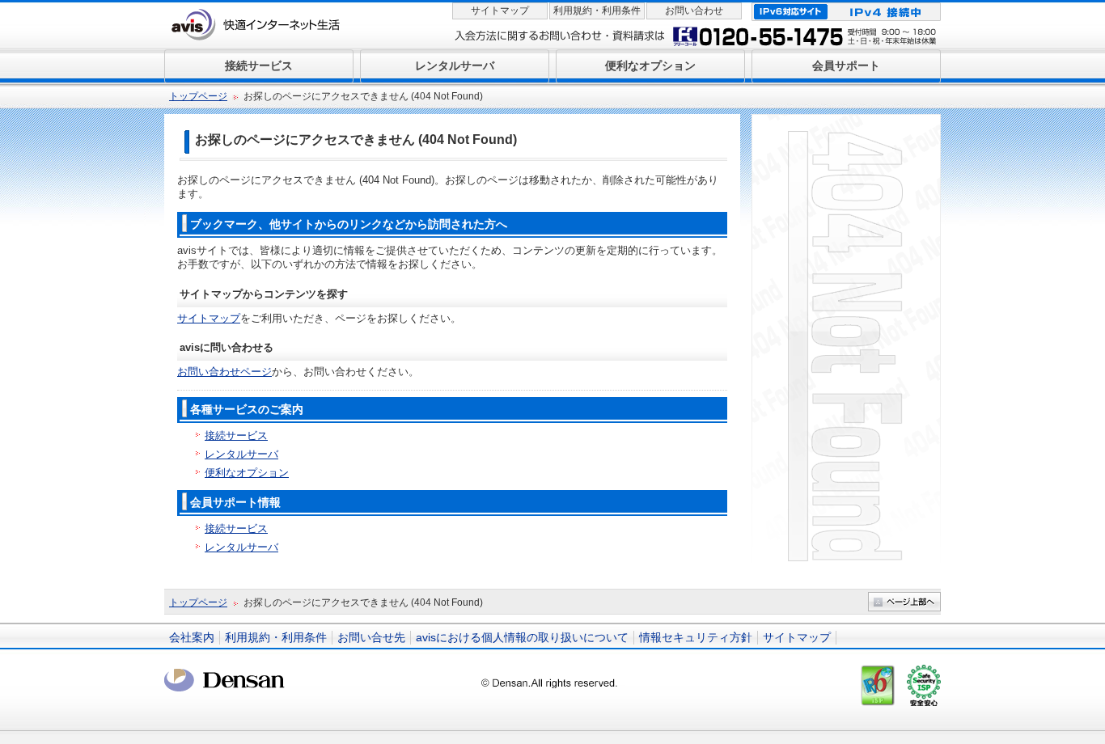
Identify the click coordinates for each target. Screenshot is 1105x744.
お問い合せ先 (371, 637)
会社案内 (191, 637)
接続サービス (236, 435)
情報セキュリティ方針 (695, 637)
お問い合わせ (694, 10)
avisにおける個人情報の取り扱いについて (522, 637)
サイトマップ (500, 10)
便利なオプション (247, 473)
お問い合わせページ (224, 372)
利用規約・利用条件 (597, 10)
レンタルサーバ (241, 454)
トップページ (198, 96)
